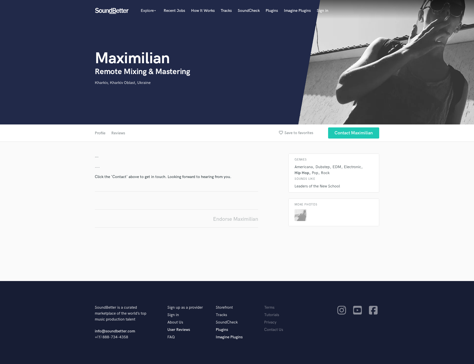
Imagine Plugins (297, 10)
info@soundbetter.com (115, 331)
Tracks (226, 10)
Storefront (224, 307)
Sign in (322, 10)
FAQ (171, 337)
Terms (269, 307)
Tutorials (271, 315)
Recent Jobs (174, 10)
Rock (325, 173)
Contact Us (273, 329)
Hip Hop (302, 173)
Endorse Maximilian (235, 219)
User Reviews (178, 329)
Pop (315, 173)
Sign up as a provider (185, 307)
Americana (304, 167)
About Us (175, 322)
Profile (100, 133)
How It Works (203, 10)
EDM (337, 167)
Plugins (272, 10)
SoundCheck (249, 10)
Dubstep (323, 167)
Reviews (118, 133)
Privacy (270, 322)
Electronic (352, 167)
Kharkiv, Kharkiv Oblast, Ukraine (123, 83)
